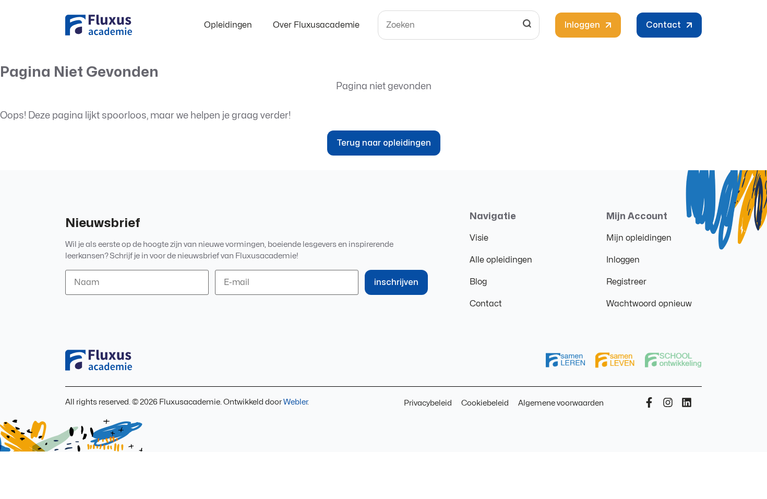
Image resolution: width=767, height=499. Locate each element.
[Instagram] (668, 402)
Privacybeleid (428, 403)
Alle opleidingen (501, 260)
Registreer (626, 282)
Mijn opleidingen (639, 238)
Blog (478, 282)
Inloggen (623, 260)
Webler (295, 402)
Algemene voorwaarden (561, 403)
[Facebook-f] (649, 402)
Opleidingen (228, 25)
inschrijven (396, 282)
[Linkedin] (686, 402)
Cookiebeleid (485, 403)
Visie (479, 238)
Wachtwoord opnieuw (649, 304)
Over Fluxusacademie (316, 25)
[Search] (527, 25)
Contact (486, 304)
